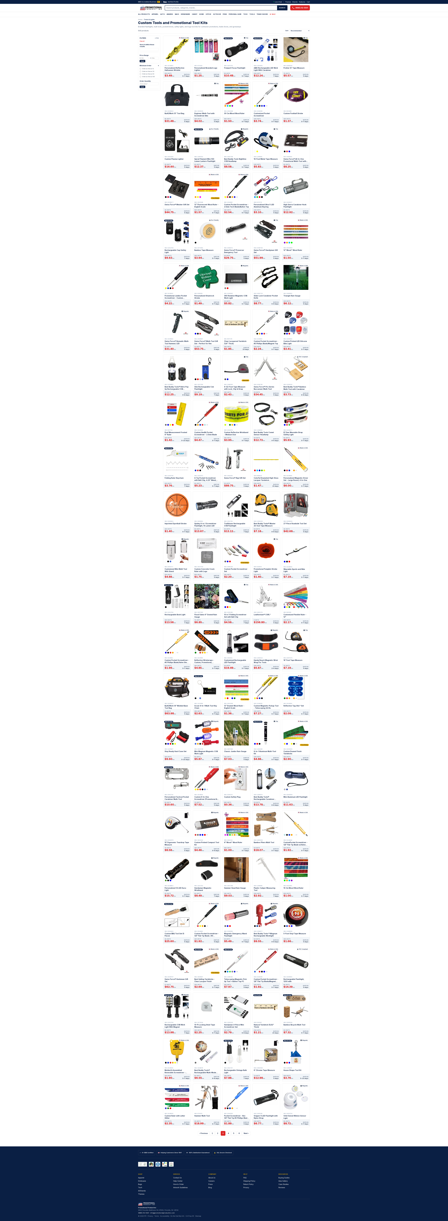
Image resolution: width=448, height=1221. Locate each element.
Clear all (142, 41)
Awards (170, 14)
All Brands (142, 1191)
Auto (162, 14)
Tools (252, 14)
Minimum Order (149, 65)
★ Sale (272, 14)
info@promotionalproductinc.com (162, 1213)
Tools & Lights (149, 19)
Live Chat (278, 2)
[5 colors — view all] (170, 288)
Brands (295, 2)
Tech (245, 14)
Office (208, 14)
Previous (203, 1133)
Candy (194, 14)
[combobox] (221, 7)
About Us (211, 1178)
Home (201, 14)
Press (210, 1184)
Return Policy (248, 1184)
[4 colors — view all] (228, 106)
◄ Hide (157, 38)
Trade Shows (262, 14)
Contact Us (177, 1178)
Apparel (155, 14)
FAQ (245, 1178)
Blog (210, 1187)
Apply (142, 61)
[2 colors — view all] (256, 151)
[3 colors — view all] (227, 60)
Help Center (178, 1181)
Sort (286, 30)
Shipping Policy (249, 1181)
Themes (288, 2)
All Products (144, 14)
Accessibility (164, 1216)
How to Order (178, 1184)
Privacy (246, 1187)
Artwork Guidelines (180, 1187)
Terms (156, 1216)
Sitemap (198, 1216)
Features (302, 2)
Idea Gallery (283, 1181)
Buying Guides (284, 1178)
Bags (177, 14)
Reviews (281, 1187)
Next (246, 1133)
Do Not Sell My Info (177, 1216)
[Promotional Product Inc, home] (151, 7)
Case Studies (283, 1184)
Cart (308, 2)
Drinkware (185, 14)
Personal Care (235, 14)
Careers (211, 1181)
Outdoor (217, 14)
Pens (225, 14)
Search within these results (147, 45)
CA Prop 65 (190, 1216)
